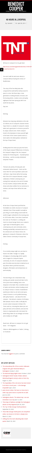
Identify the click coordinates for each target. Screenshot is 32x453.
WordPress (24, 449)
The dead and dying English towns (12, 373)
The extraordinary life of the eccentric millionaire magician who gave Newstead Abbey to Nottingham (16, 368)
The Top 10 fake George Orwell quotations (14, 407)
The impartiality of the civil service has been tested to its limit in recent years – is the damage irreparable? (16, 385)
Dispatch (14, 449)
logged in (11, 354)
